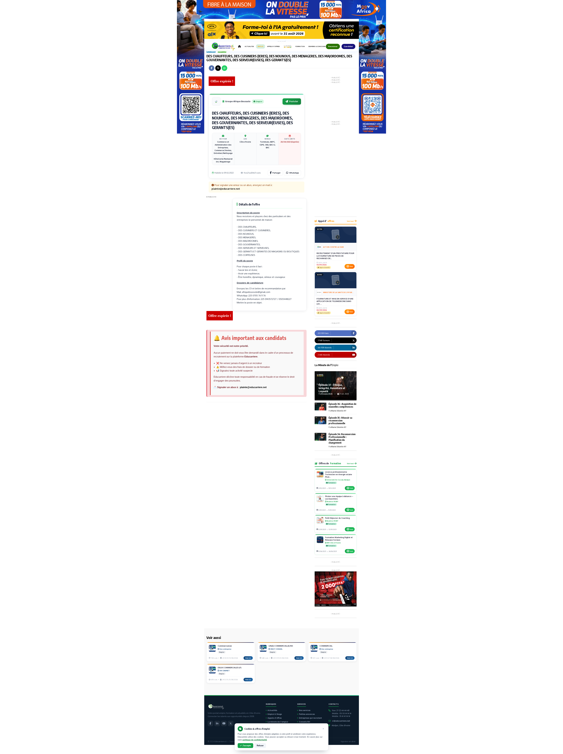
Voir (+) (248, 658)
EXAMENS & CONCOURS (317, 46)
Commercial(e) (225, 646)
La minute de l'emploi (278, 722)
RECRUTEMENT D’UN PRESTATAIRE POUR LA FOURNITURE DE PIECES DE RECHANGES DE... (335, 256)
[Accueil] (239, 46)
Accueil (211, 51)
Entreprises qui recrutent (310, 718)
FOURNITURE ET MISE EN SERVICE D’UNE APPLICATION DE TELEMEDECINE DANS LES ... (335, 301)
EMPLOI (260, 46)
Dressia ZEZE (327, 394)
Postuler (293, 101)
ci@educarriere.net (341, 721)
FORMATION (300, 46)
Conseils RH (304, 722)
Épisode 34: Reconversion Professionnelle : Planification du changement (342, 438)
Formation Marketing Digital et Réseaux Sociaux (339, 538)
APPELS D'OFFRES (273, 46)
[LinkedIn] (217, 723)
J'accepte (247, 745)
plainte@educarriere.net (253, 387)
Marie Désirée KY (338, 411)
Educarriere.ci (220, 741)
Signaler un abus (348, 741)
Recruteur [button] (332, 46)
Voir (351, 266)
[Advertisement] (218, 243)
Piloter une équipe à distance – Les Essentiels (339, 497)
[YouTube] (224, 723)
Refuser (260, 745)
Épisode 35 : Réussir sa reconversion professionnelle (340, 420)
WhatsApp (294, 173)
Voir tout (350, 221)
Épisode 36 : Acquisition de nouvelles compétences (342, 405)
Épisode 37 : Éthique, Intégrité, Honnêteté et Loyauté (332, 388)
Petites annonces (307, 714)
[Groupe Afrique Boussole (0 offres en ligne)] (216, 101)
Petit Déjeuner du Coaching (337, 518)
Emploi (222, 51)
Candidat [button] (348, 46)
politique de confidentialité (255, 740)
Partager (276, 173)
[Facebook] (210, 723)
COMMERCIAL (326, 646)
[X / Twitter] (230, 723)
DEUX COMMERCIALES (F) (229, 667)
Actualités (272, 710)
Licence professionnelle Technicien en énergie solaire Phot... (338, 474)
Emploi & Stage (275, 714)
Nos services (304, 710)
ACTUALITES (249, 46)
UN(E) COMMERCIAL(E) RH (281, 646)
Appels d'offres (275, 718)
